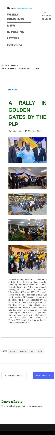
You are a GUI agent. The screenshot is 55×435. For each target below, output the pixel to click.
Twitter (43, 36)
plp (32, 351)
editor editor (17, 131)
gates (12, 351)
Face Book (43, 31)
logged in (19, 406)
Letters (13, 38)
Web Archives (47, 14)
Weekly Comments (15, 17)
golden (23, 351)
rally (40, 351)
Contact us (46, 20)
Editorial (14, 45)
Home (4, 65)
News (11, 25)
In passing (15, 32)
